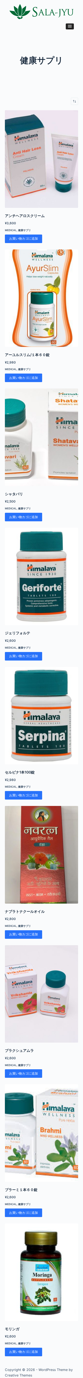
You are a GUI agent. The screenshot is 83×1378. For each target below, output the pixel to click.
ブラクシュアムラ (19, 1050)
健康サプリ (24, 230)
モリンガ (12, 1329)
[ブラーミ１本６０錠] (41, 1133)
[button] (70, 26)
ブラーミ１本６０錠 (21, 1190)
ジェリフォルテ (17, 633)
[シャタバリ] (41, 437)
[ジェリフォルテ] (41, 576)
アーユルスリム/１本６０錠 (27, 355)
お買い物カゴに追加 (23, 238)
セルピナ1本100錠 (20, 772)
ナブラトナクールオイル (25, 911)
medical (11, 230)
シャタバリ (14, 494)
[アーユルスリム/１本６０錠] (41, 298)
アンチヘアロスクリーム (25, 216)
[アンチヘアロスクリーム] (41, 159)
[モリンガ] (41, 1272)
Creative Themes (18, 1375)
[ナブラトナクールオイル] (41, 855)
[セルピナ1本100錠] (41, 716)
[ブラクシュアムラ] (41, 994)
